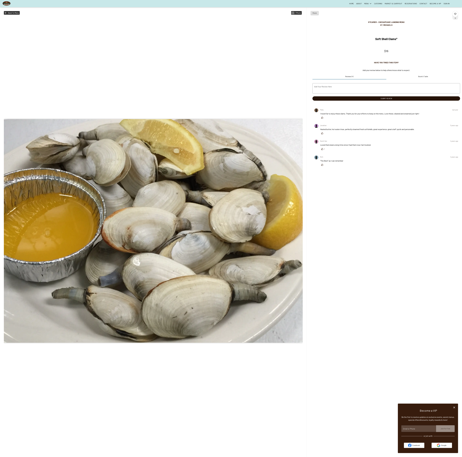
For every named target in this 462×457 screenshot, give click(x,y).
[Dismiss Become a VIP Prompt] (454, 407)
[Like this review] (322, 117)
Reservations (411, 4)
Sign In (447, 4)
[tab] (349, 76)
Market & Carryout (393, 4)
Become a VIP (435, 4)
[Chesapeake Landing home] (13, 4)
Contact (423, 4)
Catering (378, 4)
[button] (368, 3)
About (359, 4)
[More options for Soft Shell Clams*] (455, 14)
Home (351, 4)
